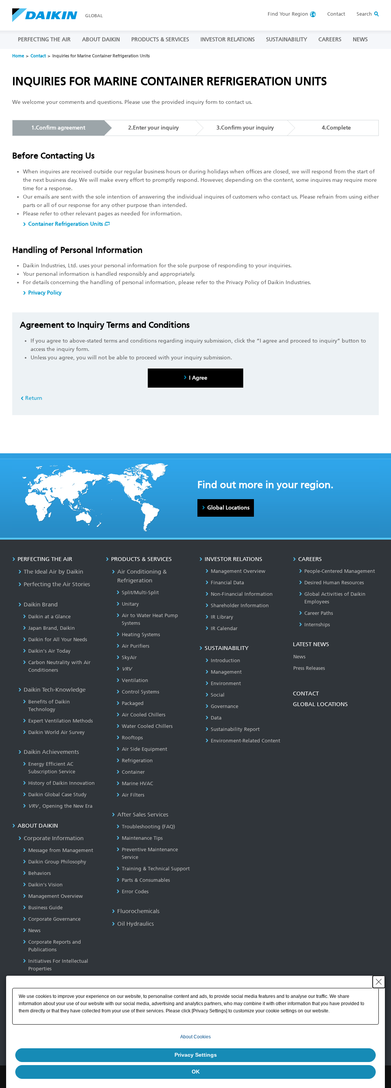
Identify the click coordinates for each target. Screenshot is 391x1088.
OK (196, 1072)
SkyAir (129, 657)
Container (133, 772)
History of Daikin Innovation (61, 783)
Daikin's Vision (45, 885)
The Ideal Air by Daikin (53, 571)
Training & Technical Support (156, 868)
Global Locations (228, 507)
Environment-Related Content (245, 741)
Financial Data (227, 582)
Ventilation (135, 680)
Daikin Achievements (51, 752)
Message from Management (60, 850)
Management (226, 672)
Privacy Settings (195, 1055)
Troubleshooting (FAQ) (148, 826)
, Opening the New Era (60, 806)
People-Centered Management (339, 571)
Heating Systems (141, 634)
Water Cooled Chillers (147, 726)
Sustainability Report (235, 729)
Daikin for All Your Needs (57, 639)
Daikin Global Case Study (57, 794)
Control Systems (140, 692)
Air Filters (133, 795)
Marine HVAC (137, 783)
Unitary (130, 604)
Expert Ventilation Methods (60, 721)
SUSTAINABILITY (286, 39)
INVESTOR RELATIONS (227, 39)
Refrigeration (137, 760)
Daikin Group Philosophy (57, 862)
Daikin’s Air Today (49, 651)
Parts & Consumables (146, 880)
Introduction (225, 660)
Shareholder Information (240, 605)
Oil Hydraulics (135, 923)
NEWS (360, 39)
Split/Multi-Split (140, 592)
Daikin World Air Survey (56, 732)
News (34, 930)
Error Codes (135, 891)
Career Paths (318, 613)
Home (18, 55)
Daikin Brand (41, 604)
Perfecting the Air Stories (57, 584)
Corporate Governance (54, 919)
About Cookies (195, 1037)
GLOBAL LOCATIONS (320, 704)
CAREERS (329, 39)
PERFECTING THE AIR (44, 39)
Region (288, 14)
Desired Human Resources (334, 582)
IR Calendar (224, 628)
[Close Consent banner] (379, 982)
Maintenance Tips (142, 838)
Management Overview (55, 896)
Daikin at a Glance (49, 616)
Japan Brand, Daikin (51, 628)
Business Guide (45, 907)
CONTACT (306, 693)
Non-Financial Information (242, 594)
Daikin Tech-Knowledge (55, 689)
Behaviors (39, 873)
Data (216, 718)
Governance (224, 706)
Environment (226, 683)
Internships (317, 624)
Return (33, 398)
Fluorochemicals (138, 911)
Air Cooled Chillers (143, 715)
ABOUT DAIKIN (101, 39)
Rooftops (132, 737)
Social (218, 695)
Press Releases (309, 668)
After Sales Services (142, 814)
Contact (336, 14)
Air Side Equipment (144, 749)
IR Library (222, 617)
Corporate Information (54, 838)
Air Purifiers (135, 646)
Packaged (133, 703)
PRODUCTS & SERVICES (160, 39)
